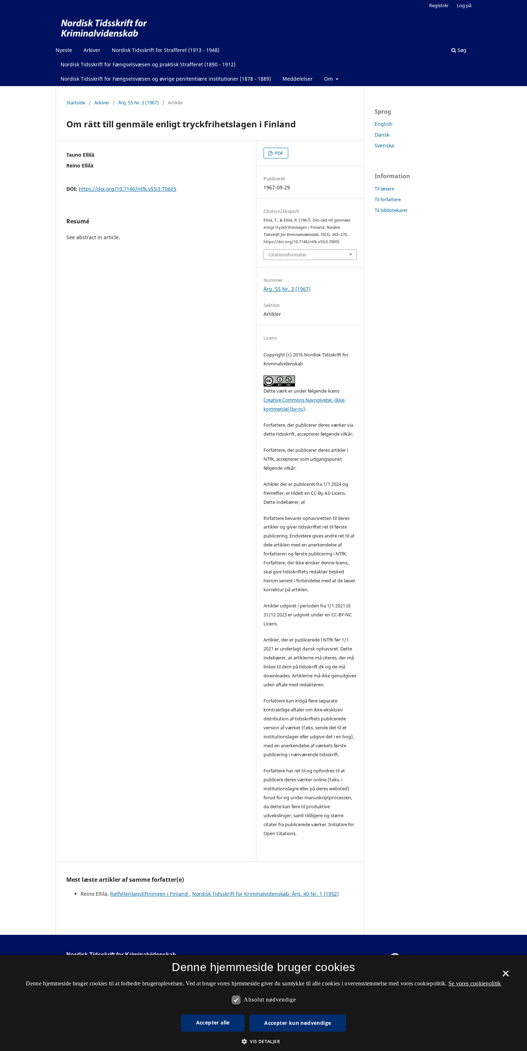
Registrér (438, 5)
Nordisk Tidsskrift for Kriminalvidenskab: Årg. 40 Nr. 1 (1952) (265, 893)
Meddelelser (298, 78)
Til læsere (384, 188)
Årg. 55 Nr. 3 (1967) (138, 102)
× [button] (506, 976)
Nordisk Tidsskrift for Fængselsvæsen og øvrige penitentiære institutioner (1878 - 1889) (166, 78)
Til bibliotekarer (391, 210)
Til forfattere (388, 199)
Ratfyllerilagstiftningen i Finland (149, 893)
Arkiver (92, 50)
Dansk (382, 134)
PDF (278, 153)
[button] (263, 1041)
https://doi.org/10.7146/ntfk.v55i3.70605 (127, 188)
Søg (461, 50)
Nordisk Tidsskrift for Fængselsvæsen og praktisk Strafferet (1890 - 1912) (148, 64)
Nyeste (64, 50)
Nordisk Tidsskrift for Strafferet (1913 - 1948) (165, 50)
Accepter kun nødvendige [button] (297, 1022)
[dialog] (263, 1003)
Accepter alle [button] (213, 1022)
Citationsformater (288, 254)
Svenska (384, 145)
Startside (75, 102)
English (384, 123)
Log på (464, 5)
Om (329, 78)
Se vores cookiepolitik (474, 983)
